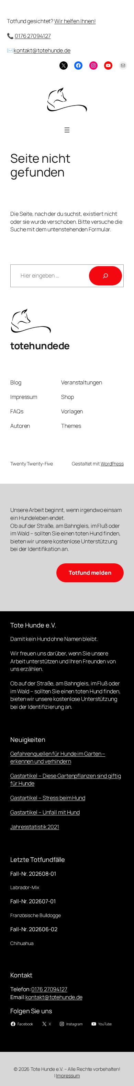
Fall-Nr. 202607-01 (33, 901)
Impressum (68, 1075)
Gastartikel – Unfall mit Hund (45, 812)
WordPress (112, 463)
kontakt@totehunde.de (42, 50)
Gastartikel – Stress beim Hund (47, 798)
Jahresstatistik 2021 (34, 827)
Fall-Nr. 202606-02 (33, 929)
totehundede (40, 345)
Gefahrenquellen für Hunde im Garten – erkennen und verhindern (57, 757)
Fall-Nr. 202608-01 (33, 874)
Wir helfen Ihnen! (75, 21)
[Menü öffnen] (67, 130)
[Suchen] (105, 275)
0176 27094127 (33, 36)
